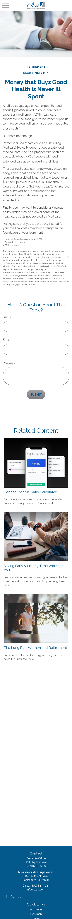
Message (9, 362)
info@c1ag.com (36, 889)
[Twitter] (12, 896)
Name (7, 317)
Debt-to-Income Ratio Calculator (30, 492)
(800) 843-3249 (40, 885)
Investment (36, 914)
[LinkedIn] (19, 896)
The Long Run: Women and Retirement (35, 648)
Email (6, 339)
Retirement (36, 909)
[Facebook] (6, 896)
